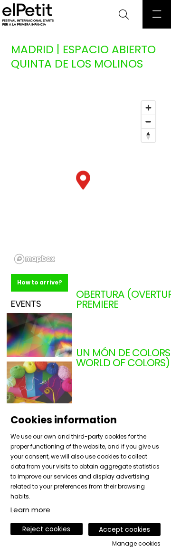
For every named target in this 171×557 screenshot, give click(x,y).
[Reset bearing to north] (148, 135)
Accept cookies (124, 529)
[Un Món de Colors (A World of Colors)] (39, 383)
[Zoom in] (148, 108)
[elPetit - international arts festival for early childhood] (27, 14)
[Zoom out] (148, 121)
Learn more (30, 510)
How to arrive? (39, 282)
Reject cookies (46, 529)
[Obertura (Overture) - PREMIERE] (39, 334)
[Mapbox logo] (35, 259)
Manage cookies (136, 544)
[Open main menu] (156, 14)
